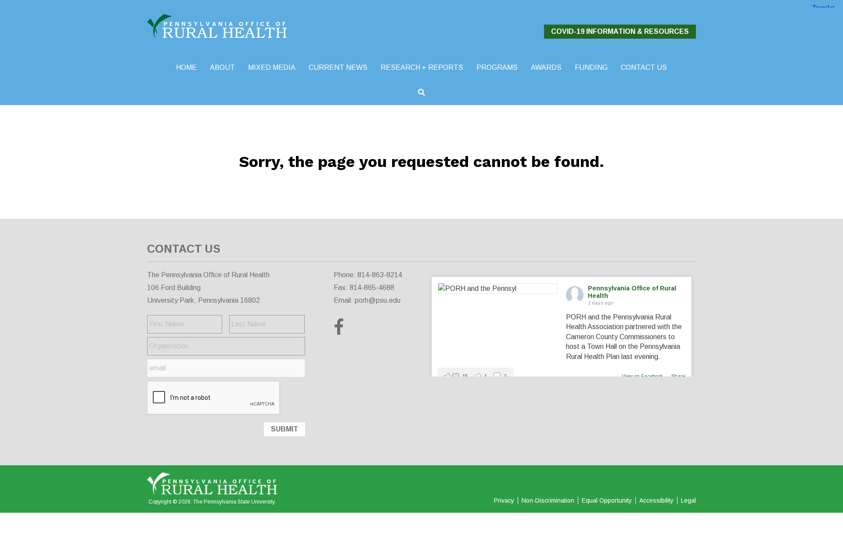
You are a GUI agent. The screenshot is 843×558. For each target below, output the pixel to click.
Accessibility (656, 500)
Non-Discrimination (548, 500)
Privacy (504, 500)
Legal (688, 500)
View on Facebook (643, 376)
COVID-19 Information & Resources (620, 31)
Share (678, 376)
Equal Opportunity (607, 500)
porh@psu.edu (377, 300)
